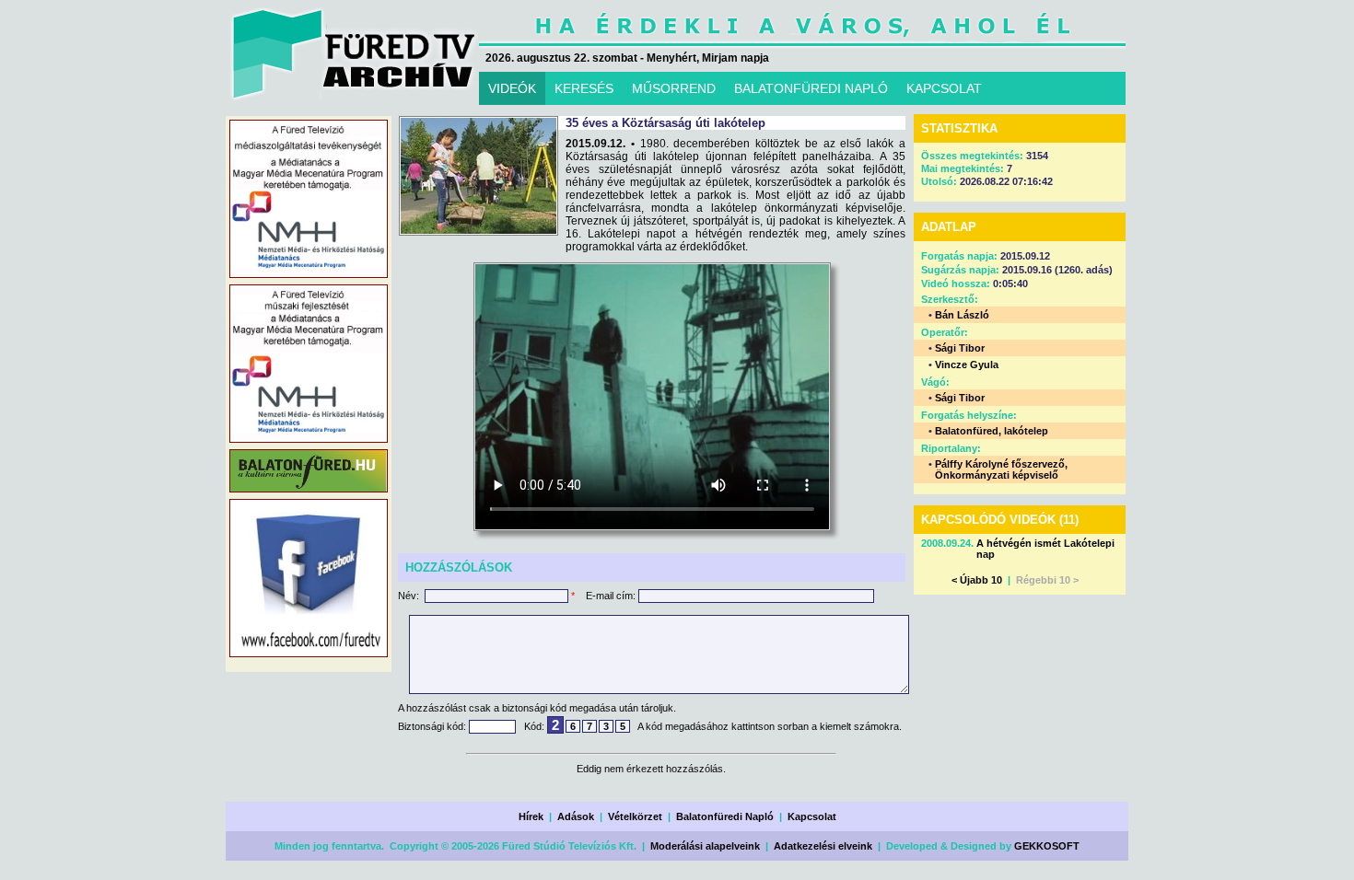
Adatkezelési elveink (823, 845)
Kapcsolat (812, 816)
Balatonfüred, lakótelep (991, 430)
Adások (575, 816)
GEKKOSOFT (1047, 845)
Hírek (531, 816)
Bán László (962, 314)
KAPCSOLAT (944, 88)
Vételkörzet (635, 816)
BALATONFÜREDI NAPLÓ (811, 88)
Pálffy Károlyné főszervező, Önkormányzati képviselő (1001, 469)
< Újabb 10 (976, 579)
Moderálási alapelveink (705, 845)
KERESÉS (583, 88)
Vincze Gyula (966, 364)
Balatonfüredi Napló (725, 816)
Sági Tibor (960, 347)
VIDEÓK (512, 88)
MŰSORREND (674, 88)
